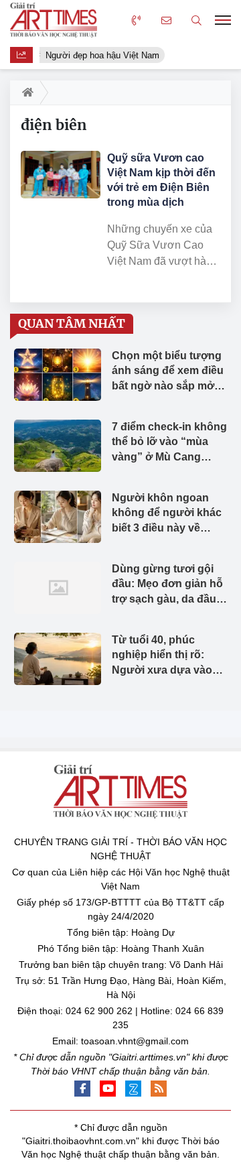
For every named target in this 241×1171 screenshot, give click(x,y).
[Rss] (159, 1089)
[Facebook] (82, 1089)
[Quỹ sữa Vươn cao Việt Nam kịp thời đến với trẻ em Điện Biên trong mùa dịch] (60, 175)
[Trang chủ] (25, 92)
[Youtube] (108, 1089)
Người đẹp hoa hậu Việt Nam (102, 55)
